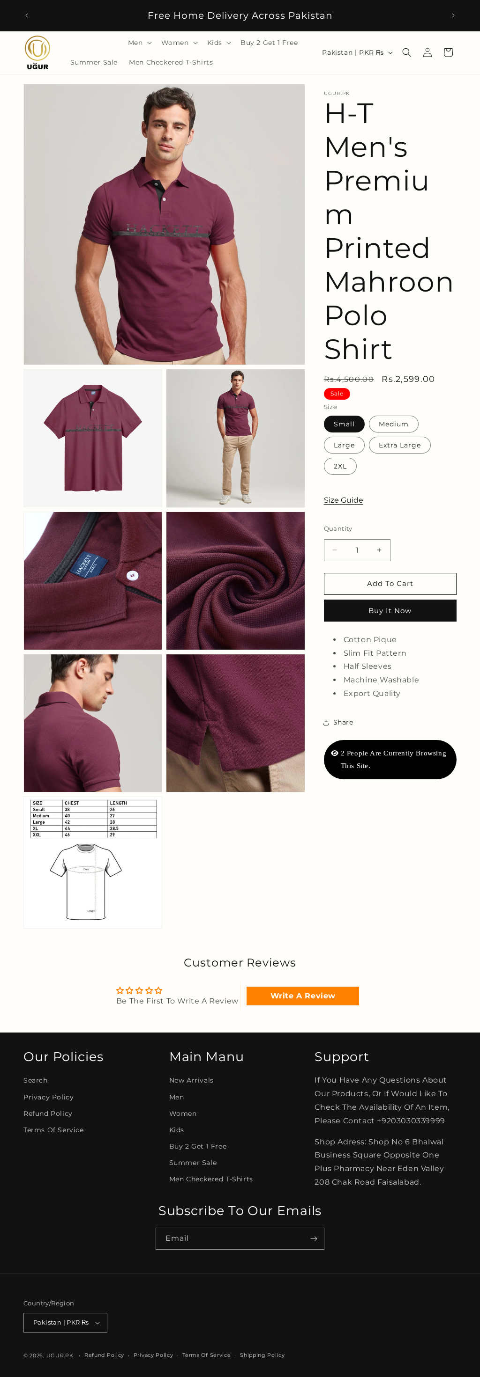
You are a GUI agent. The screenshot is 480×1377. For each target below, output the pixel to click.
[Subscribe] (313, 1239)
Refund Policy (48, 1113)
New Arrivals (191, 1080)
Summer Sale (193, 1162)
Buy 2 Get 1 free (198, 1146)
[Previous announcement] (26, 15)
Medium (394, 424)
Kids (176, 1130)
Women (183, 1113)
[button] (139, 42)
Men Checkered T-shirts (211, 1179)
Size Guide (343, 500)
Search (35, 1080)
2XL (340, 466)
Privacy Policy (48, 1097)
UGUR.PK (60, 1355)
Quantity (338, 528)
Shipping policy (262, 1355)
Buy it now (390, 610)
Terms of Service (53, 1130)
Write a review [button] (303, 995)
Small (344, 424)
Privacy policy (153, 1355)
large (344, 445)
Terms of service (206, 1355)
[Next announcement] (453, 15)
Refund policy (104, 1355)
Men (176, 1097)
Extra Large (400, 445)
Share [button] (343, 722)
